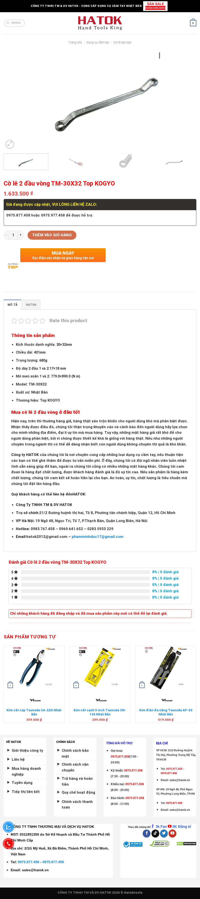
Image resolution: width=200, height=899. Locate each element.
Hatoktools (133, 892)
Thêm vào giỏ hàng (52, 235)
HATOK (31, 304)
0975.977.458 (133, 770)
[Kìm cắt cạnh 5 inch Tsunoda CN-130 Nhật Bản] (100, 668)
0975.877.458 (28, 862)
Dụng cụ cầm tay (98, 42)
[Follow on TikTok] (155, 834)
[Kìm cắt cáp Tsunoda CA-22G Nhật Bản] (34, 668)
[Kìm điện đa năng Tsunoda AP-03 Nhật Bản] (166, 668)
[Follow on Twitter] (164, 834)
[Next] (186, 101)
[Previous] (13, 101)
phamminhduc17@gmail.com (97, 536)
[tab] (12, 305)
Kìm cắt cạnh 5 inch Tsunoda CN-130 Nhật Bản (100, 712)
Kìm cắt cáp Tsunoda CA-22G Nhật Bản (34, 712)
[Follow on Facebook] (146, 834)
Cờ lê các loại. (122, 42)
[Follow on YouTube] (172, 834)
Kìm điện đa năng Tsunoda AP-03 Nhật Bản (165, 712)
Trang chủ (75, 42)
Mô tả (12, 304)
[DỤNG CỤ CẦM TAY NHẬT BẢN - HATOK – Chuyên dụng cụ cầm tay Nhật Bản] (100, 23)
